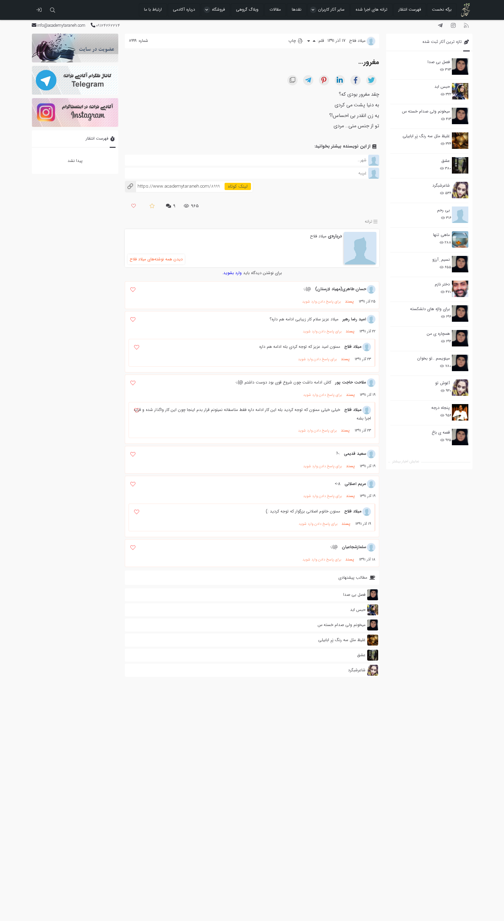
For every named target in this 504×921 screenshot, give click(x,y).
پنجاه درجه (440, 407)
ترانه (368, 221)
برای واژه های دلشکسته (430, 309)
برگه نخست (442, 9)
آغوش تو (442, 383)
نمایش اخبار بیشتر (405, 461)
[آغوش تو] (460, 387)
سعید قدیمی (355, 453)
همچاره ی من (438, 333)
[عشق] (460, 165)
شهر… (362, 160)
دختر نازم (442, 284)
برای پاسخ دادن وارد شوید (321, 302)
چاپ (292, 40)
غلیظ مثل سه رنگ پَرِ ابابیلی (426, 136)
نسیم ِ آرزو (441, 259)
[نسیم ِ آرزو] (460, 264)
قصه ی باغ (441, 432)
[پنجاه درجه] (460, 412)
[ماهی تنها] (460, 239)
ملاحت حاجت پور (350, 382)
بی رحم (443, 210)
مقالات (275, 9)
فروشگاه (218, 9)
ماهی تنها (441, 235)
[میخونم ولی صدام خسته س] (460, 116)
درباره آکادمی (184, 9)
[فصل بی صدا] (460, 66)
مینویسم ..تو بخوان (433, 358)
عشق (445, 160)
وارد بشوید (232, 273)
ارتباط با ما (153, 9)
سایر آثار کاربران (331, 9)
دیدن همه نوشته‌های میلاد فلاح (156, 259)
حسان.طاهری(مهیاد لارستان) (340, 289)
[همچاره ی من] (460, 338)
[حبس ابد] (460, 91)
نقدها (296, 9)
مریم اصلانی (355, 484)
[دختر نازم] (460, 289)
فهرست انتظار (409, 9)
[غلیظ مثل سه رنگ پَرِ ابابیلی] (460, 140)
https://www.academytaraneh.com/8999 (172, 186)
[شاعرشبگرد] (460, 190)
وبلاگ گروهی (247, 9)
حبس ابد (442, 86)
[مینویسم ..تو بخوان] (460, 363)
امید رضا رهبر (354, 319)
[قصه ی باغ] (460, 437)
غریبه (362, 173)
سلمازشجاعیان (354, 547)
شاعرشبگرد (441, 185)
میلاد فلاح (318, 236)
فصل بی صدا (439, 62)
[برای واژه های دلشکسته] (460, 313)
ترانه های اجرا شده (371, 9)
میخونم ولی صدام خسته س (426, 111)
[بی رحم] (460, 214)
